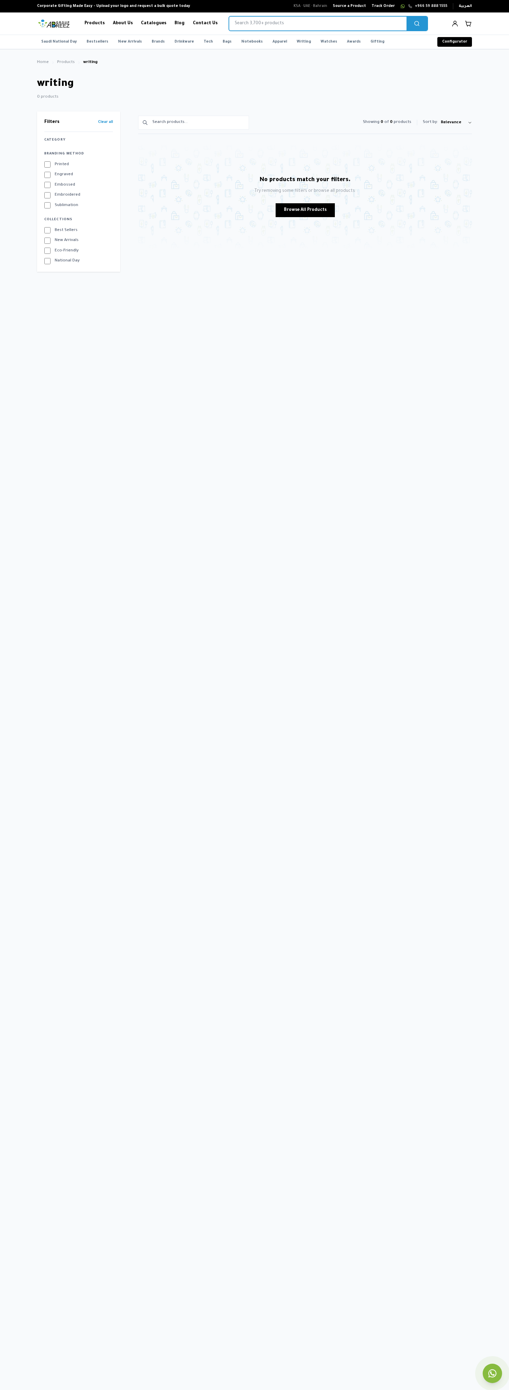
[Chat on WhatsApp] (402, 6)
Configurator (454, 42)
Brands (158, 42)
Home (43, 62)
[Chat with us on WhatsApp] (492, 1373)
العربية (465, 6)
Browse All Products (305, 210)
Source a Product (349, 6)
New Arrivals (130, 42)
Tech (208, 42)
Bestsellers (97, 42)
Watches (329, 42)
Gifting (377, 42)
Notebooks (252, 42)
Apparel (280, 42)
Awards (354, 42)
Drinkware (184, 42)
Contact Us (205, 23)
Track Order (383, 6)
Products (94, 23)
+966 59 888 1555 (431, 6)
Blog (180, 23)
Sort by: (430, 122)
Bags (227, 42)
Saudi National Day (59, 42)
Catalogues (153, 23)
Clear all (105, 123)
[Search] (417, 23)
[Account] (455, 23)
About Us (123, 23)
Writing (304, 42)
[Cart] (468, 23)
